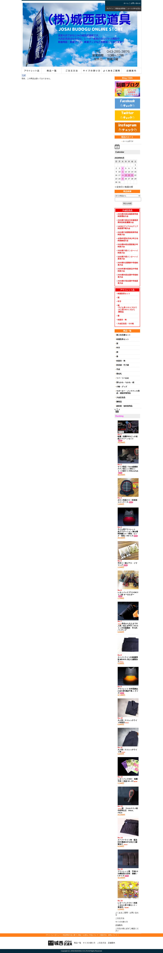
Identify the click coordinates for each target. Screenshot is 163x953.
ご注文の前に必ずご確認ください (127, 929)
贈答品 (119, 402)
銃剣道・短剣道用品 (124, 406)
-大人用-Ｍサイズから (126, 310)
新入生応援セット (123, 335)
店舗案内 (119, 925)
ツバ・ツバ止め (122, 378)
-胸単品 (121, 312)
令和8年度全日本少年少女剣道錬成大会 (128, 239)
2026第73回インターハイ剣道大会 (128, 251)
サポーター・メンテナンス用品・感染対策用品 (128, 392)
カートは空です (128, 141)
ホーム (126, 3)
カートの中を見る (134, 8)
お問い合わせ (136, 3)
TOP (24, 75)
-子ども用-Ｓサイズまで (127, 307)
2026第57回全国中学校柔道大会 (128, 282)
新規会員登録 (120, 8)
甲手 (119, 301)
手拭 (118, 369)
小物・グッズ (121, 387)
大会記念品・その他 (126, 323)
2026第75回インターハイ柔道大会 (128, 258)
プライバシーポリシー (53, 935)
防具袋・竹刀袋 (122, 365)
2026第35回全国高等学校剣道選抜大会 (128, 215)
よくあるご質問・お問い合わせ (127, 914)
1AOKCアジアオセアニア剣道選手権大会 (128, 227)
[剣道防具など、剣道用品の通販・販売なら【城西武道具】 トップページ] (60, 943)
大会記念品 (120, 397)
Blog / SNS (127, 78)
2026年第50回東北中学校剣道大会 (128, 270)
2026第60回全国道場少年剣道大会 (128, 245)
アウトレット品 (127, 290)
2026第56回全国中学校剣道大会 (128, 276)
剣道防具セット (124, 293)
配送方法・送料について (108, 935)
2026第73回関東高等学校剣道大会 (128, 233)
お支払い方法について (90, 935)
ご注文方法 (119, 918)
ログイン (110, 8)
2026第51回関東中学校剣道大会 (128, 264)
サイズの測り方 (121, 922)
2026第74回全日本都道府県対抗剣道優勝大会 (128, 221)
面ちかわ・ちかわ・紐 (125, 382)
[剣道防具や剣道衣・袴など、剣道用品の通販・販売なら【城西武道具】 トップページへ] (80, 65)
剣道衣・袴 (122, 320)
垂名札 (119, 374)
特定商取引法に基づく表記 (72, 935)
